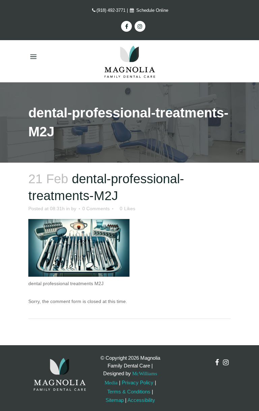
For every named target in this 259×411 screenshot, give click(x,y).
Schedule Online (151, 10)
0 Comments (96, 208)
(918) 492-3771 (110, 10)
